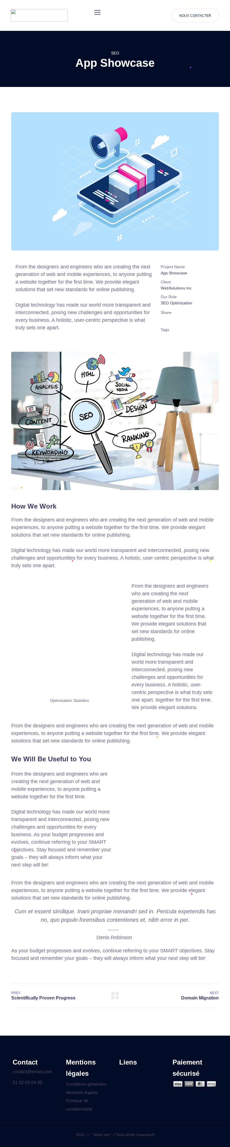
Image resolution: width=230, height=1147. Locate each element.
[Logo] (39, 15)
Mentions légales (82, 1092)
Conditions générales (86, 1084)
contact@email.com (32, 1071)
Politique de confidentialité (79, 1104)
